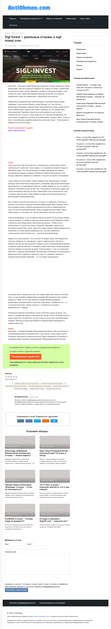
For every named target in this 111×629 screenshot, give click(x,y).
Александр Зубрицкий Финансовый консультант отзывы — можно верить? (18, 453)
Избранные (81, 49)
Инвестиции (71, 19)
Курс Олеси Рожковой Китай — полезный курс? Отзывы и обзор (55, 453)
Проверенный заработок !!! (31, 19)
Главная (12, 19)
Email (30, 544)
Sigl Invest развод (54, 389)
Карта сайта (85, 19)
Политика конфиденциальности (22, 603)
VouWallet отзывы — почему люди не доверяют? (19, 520)
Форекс (79, 69)
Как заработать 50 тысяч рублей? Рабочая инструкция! (90, 146)
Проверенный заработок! (25, 356)
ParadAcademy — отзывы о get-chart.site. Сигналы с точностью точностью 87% (89, 87)
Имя (7, 544)
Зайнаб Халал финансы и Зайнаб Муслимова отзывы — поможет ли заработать (90, 96)
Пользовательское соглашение (52, 603)
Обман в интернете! (54, 19)
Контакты (13, 25)
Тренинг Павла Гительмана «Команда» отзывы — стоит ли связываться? (18, 487)
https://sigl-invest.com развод (40, 386)
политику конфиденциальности (47, 587)
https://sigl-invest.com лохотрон (27, 383)
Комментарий (10, 552)
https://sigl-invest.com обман (52, 383)
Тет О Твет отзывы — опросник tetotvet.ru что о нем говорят (54, 487)
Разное (79, 65)
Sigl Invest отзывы (37, 389)
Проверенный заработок (86, 61)
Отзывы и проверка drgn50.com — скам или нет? (54, 520)
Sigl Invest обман (22, 389)
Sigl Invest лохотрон (61, 386)
